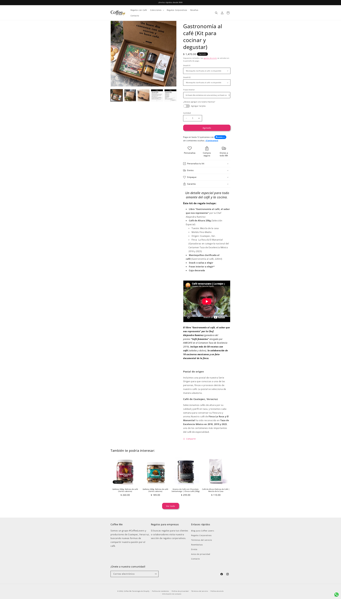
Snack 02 (186, 77)
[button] (157, 10)
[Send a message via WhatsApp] (336, 594)
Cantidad (187, 113)
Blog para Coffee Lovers (202, 530)
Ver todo (170, 506)
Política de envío (217, 591)
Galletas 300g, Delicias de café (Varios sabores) (155, 490)
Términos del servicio (201, 540)
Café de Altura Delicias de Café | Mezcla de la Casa (216, 490)
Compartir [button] (191, 439)
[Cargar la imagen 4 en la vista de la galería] (157, 95)
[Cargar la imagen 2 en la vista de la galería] (130, 95)
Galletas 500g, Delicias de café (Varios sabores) (125, 490)
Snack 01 (186, 65)
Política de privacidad (180, 591)
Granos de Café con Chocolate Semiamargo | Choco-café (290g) (186, 490)
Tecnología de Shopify (140, 591)
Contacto (195, 558)
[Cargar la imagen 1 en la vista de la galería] (117, 95)
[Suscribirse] (155, 574)
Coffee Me (128, 591)
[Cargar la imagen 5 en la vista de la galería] (170, 95)
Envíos (194, 549)
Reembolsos (197, 544)
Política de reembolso (160, 591)
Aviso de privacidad (200, 554)
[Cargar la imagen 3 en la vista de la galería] (143, 95)
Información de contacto (171, 594)
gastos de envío (210, 58)
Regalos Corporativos (201, 535)
